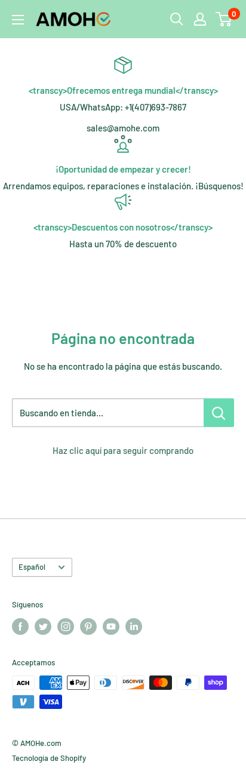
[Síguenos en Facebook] (20, 626)
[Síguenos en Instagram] (65, 626)
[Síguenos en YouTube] (111, 626)
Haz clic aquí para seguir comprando (123, 450)
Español (32, 567)
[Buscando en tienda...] (219, 412)
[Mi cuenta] (200, 19)
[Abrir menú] (18, 19)
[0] (224, 19)
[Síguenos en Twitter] (43, 626)
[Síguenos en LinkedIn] (133, 626)
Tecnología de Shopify (49, 758)
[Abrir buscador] (176, 19)
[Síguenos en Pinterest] (88, 626)
